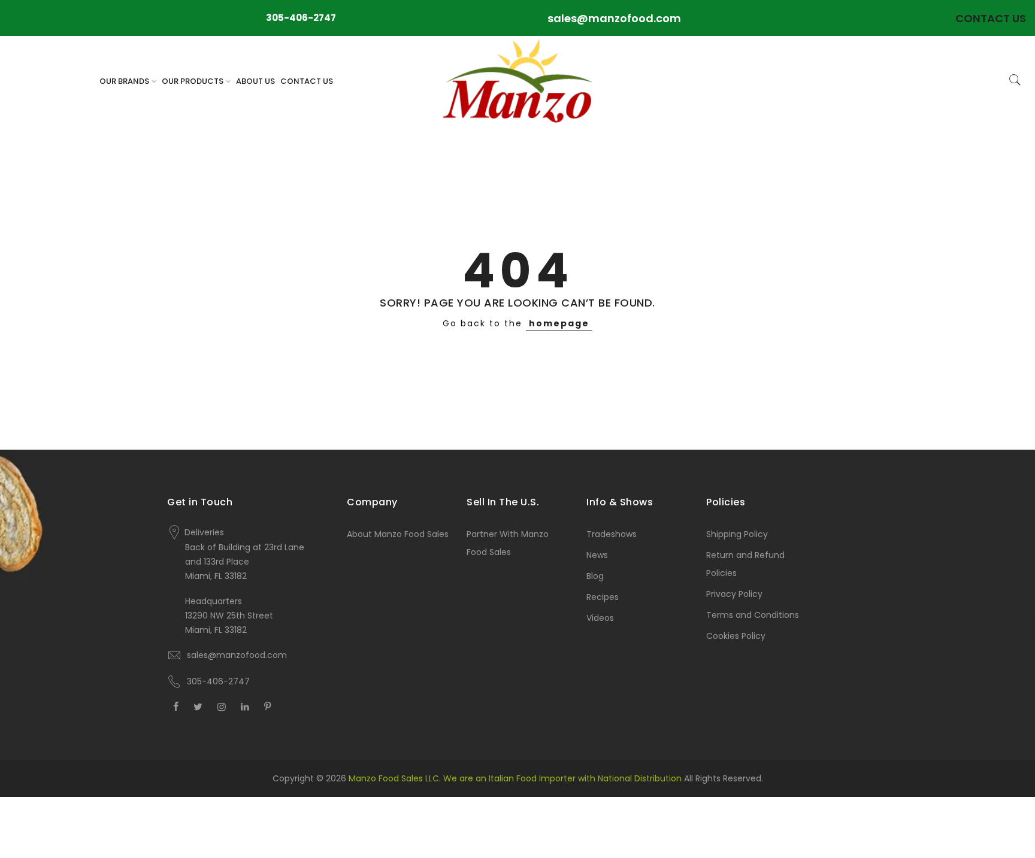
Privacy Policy (734, 594)
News (597, 555)
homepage (559, 323)
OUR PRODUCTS (192, 81)
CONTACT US (306, 81)
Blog (595, 576)
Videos (600, 618)
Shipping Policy (737, 534)
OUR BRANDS (124, 81)
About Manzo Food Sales (398, 534)
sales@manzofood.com (614, 18)
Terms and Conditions (752, 615)
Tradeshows (611, 534)
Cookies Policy (735, 636)
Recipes (602, 597)
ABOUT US (255, 81)
